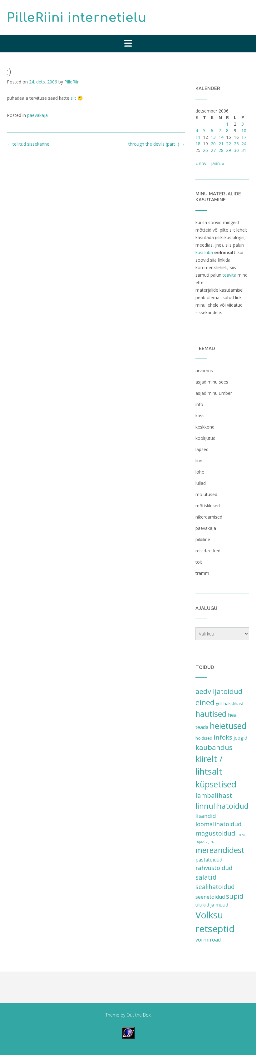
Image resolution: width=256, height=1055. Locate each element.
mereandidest (219, 850)
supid (235, 896)
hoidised (203, 738)
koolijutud (205, 438)
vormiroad (208, 939)
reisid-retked (207, 551)
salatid (206, 877)
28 (221, 150)
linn (198, 461)
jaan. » (217, 163)
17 (243, 137)
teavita (229, 275)
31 (243, 150)
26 (205, 150)
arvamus (204, 371)
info (199, 404)
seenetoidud (210, 896)
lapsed (202, 449)
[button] (128, 43)
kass (199, 416)
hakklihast (234, 703)
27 (213, 150)
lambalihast (213, 795)
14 (221, 137)
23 (236, 144)
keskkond (204, 427)
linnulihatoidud (222, 806)
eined (204, 702)
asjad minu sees (211, 382)
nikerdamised (208, 517)
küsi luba (204, 252)
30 (236, 150)
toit (198, 562)
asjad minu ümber (213, 393)
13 (213, 137)
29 (228, 150)
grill (219, 703)
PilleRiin (72, 82)
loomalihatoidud (218, 824)
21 (221, 144)
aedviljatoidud (219, 691)
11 (197, 137)
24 (243, 144)
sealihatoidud (215, 886)
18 (197, 144)
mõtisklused (207, 506)
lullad (200, 483)
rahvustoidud (214, 868)
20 (213, 144)
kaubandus (214, 747)
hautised (211, 713)
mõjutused (206, 494)
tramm (202, 573)
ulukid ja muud (211, 904)
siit (73, 98)
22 (228, 144)
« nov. (201, 163)
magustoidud (215, 833)
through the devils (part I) (156, 144)
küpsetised (215, 784)
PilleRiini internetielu (77, 18)
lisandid (205, 815)
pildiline (202, 539)
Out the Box (138, 1015)
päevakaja (37, 115)
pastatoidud (208, 859)
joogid (240, 737)
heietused (228, 725)
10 (243, 130)
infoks (223, 737)
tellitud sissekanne (28, 144)
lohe (199, 472)
